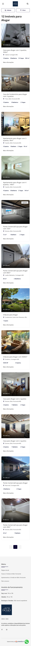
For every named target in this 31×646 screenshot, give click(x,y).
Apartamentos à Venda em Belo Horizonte (13, 577)
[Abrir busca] (27, 4)
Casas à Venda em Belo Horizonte (11, 574)
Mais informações (8, 62)
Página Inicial (5, 570)
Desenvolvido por (11, 641)
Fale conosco (5, 581)
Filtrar (24, 10)
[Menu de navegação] (3, 4)
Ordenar (9, 10)
